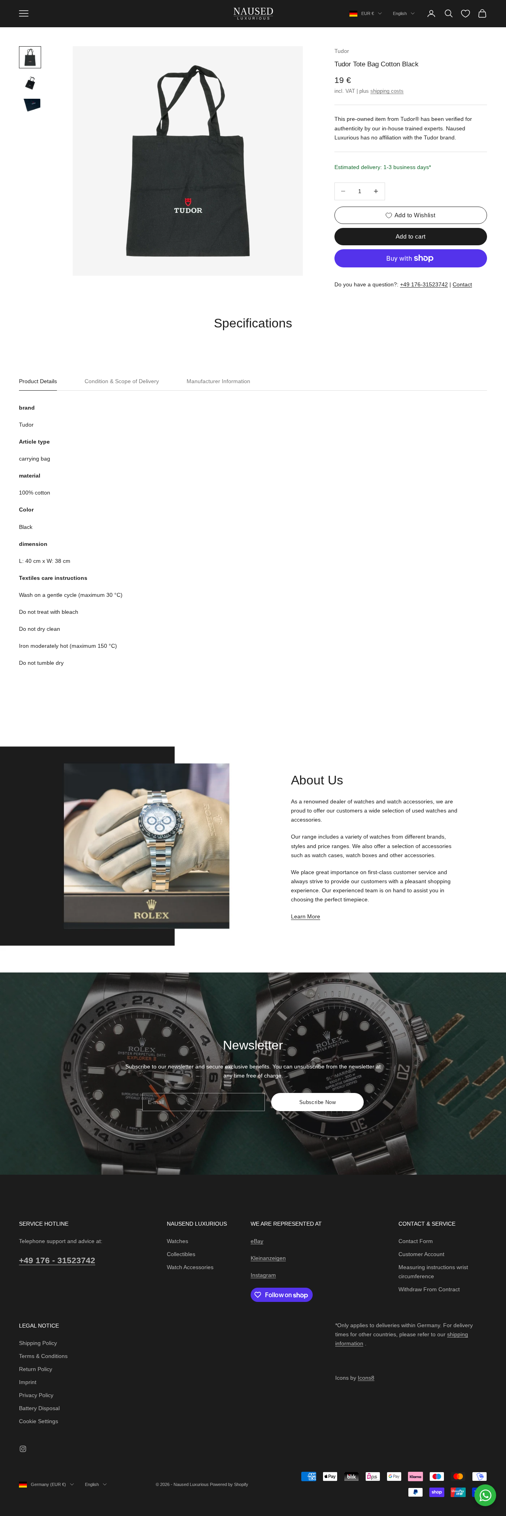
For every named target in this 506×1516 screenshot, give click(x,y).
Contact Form (415, 1241)
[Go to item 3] (30, 106)
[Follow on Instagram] (23, 1449)
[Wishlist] (465, 13)
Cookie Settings (38, 1421)
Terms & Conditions (43, 1356)
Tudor (341, 51)
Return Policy (35, 1369)
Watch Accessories (190, 1267)
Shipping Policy (38, 1343)
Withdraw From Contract (429, 1289)
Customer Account (421, 1254)
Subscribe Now (317, 1102)
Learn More (305, 916)
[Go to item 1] (30, 57)
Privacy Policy (36, 1395)
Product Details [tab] (38, 381)
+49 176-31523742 (424, 284)
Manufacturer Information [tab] (218, 381)
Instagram (263, 1275)
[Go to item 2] (30, 83)
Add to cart (411, 236)
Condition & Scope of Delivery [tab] (122, 381)
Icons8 (366, 1378)
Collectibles (181, 1254)
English (400, 13)
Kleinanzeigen (268, 1258)
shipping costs (387, 91)
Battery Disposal (39, 1408)
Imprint (27, 1382)
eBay (257, 1241)
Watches (177, 1241)
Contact (462, 284)
